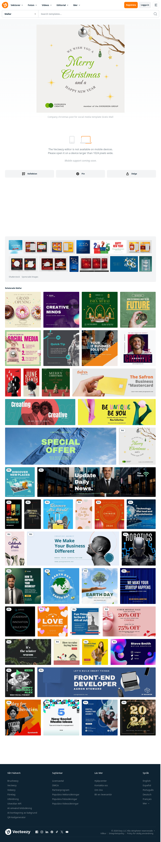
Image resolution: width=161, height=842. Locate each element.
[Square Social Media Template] (61, 717)
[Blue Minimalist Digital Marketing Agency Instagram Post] (100, 717)
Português (148, 789)
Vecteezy (12, 785)
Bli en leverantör (103, 794)
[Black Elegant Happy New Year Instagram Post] (138, 717)
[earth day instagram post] (100, 586)
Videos (45, 5)
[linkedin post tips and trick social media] (23, 348)
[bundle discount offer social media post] (129, 621)
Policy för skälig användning (140, 833)
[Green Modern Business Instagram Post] (23, 586)
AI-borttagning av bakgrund (22, 812)
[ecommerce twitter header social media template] (60, 446)
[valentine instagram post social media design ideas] (53, 621)
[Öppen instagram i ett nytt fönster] (42, 832)
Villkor (103, 833)
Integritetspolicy (116, 833)
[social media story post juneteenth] (13, 514)
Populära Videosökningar (65, 803)
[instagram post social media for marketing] (138, 586)
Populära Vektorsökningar (65, 794)
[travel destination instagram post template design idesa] (58, 514)
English (147, 780)
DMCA (55, 785)
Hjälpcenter (100, 780)
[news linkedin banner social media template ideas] (96, 482)
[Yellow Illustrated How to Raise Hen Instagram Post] (67, 652)
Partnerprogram (60, 789)
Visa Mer (145, 264)
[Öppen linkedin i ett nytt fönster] (47, 832)
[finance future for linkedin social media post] (138, 310)
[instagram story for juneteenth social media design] (13, 382)
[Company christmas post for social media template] (137, 446)
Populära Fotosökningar (64, 799)
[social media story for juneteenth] (32, 514)
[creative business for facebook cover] (73, 548)
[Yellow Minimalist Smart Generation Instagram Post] (95, 652)
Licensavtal (58, 780)
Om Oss (98, 789)
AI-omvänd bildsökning (19, 808)
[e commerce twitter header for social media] (117, 412)
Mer (75, 5)
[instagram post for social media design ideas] (20, 621)
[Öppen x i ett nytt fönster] (62, 832)
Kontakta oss (101, 785)
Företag (11, 794)
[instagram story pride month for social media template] (14, 548)
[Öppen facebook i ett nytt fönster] (37, 832)
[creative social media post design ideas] (138, 348)
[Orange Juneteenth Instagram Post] (23, 717)
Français (147, 799)
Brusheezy (12, 780)
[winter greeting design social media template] (28, 652)
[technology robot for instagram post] (139, 548)
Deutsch (147, 794)
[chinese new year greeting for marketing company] (109, 514)
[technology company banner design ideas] (96, 682)
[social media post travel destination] (20, 482)
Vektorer (15, 5)
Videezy (11, 789)
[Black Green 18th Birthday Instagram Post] (20, 682)
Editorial (61, 5)
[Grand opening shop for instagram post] (23, 310)
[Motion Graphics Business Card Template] (133, 652)
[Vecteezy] (5, 5)
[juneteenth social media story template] (31, 382)
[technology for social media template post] (141, 514)
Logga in (145, 5)
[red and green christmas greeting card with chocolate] (56, 382)
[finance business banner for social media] (114, 382)
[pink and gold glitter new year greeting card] (83, 514)
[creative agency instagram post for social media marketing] (61, 310)
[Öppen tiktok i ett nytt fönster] (57, 832)
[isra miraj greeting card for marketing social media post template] (100, 310)
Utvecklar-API (14, 803)
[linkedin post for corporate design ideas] (61, 348)
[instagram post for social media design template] (100, 348)
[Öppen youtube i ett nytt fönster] (67, 832)
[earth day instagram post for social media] (61, 586)
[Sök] (155, 14)
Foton (31, 5)
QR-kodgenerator (16, 817)
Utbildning (13, 799)
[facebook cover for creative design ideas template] (40, 412)
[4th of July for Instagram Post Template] (85, 621)
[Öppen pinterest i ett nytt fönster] (52, 832)
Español (147, 785)
